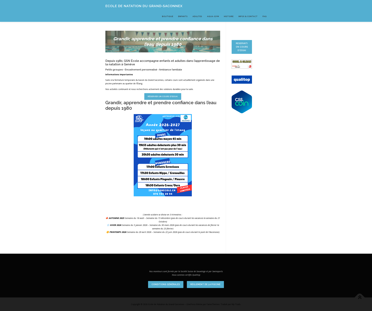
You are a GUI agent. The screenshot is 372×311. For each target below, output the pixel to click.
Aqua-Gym (213, 16)
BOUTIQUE (167, 16)
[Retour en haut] (360, 297)
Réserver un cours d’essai (163, 96)
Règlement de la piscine (205, 284)
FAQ (265, 16)
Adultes (197, 16)
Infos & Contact (248, 16)
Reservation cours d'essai (242, 47)
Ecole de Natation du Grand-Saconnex (144, 6)
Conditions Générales (166, 284)
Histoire (229, 16)
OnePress (191, 304)
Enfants (183, 16)
